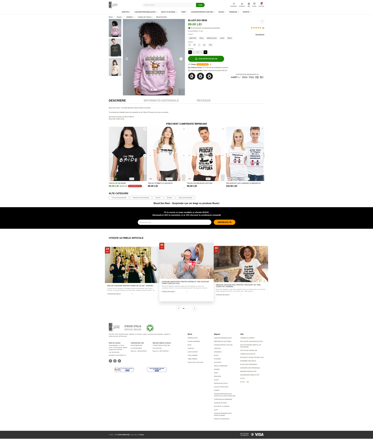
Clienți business (194, 341)
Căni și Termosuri (220, 366)
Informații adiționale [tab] (161, 100)
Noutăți (125, 12)
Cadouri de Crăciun (144, 17)
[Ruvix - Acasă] (114, 327)
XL (204, 45)
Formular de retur (247, 354)
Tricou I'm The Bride (117, 183)
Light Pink (192, 38)
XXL (210, 45)
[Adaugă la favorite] (262, 21)
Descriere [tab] (117, 100)
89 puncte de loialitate (202, 64)
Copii (183, 12)
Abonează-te (224, 222)
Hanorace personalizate (141, 197)
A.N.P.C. (242, 378)
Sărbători (129, 17)
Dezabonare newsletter (249, 375)
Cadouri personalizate (145, 12)
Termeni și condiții (247, 338)
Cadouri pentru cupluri (202, 12)
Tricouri (157, 197)
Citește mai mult (114, 294)
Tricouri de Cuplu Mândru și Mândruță (243, 183)
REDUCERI (217, 376)
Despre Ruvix (193, 338)
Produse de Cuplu (221, 383)
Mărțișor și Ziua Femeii (222, 341)
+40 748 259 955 (114, 352)
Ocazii (221, 12)
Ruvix (111, 17)
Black (230, 38)
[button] (181, 58)
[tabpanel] (186, 113)
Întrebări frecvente (248, 361)
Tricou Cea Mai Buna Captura (199, 183)
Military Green (212, 38)
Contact (191, 348)
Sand (222, 38)
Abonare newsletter (248, 371)
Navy (201, 38)
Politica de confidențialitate (251, 341)
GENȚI (216, 373)
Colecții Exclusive (221, 387)
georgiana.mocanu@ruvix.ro (117, 355)
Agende (217, 369)
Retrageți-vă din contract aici (252, 357)
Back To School (168, 12)
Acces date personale (248, 364)
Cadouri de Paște (220, 403)
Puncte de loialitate (195, 362)
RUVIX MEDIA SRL (124, 434)
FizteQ (141, 434)
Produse (233, 12)
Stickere (169, 197)
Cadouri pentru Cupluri (223, 345)
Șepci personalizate (185, 197)
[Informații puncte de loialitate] (210, 64)
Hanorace (218, 352)
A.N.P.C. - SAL (244, 382)
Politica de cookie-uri (248, 350)
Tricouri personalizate (119, 197)
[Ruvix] (113, 5)
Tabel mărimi (192, 359)
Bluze (216, 355)
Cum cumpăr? (193, 355)
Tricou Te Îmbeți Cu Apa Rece (160, 183)
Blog (189, 345)
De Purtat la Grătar (221, 406)
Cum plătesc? (193, 352)
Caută (200, 5)
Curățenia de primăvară (223, 399)
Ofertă (246, 12)
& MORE (216, 390)
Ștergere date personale (250, 368)
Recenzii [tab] (203, 100)
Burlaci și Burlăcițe (221, 419)
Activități (217, 362)
